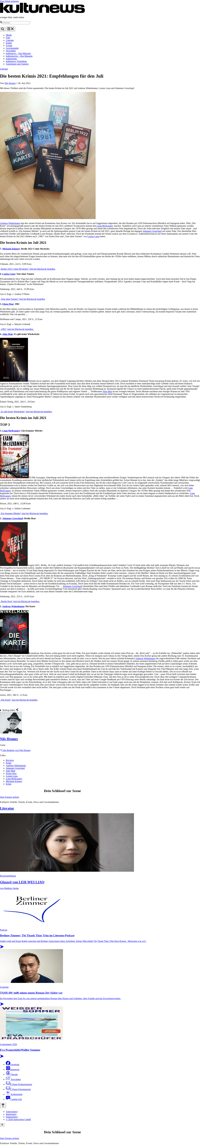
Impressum (11, 1114)
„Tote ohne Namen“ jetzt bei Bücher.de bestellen (22, 299)
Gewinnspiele (12, 48)
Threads (14, 1074)
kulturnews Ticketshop (16, 61)
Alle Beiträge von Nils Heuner (16, 750)
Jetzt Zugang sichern (9, 797)
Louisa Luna (93, 236)
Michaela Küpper (11, 249)
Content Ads (16, 1099)
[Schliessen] (2, 1125)
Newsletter (11, 51)
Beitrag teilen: (9, 710)
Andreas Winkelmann (10, 223)
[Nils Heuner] (100, 723)
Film (8, 37)
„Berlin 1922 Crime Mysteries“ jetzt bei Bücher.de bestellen (27, 269)
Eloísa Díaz (7, 304)
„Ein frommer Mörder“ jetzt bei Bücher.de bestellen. (24, 513)
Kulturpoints (16, 1094)
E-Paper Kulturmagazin (21, 1084)
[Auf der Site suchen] (2, 29)
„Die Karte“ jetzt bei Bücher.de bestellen (18, 700)
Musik (9, 35)
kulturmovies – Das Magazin (19, 56)
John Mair (7, 334)
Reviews (10, 760)
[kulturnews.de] (42, 12)
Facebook (14, 1064)
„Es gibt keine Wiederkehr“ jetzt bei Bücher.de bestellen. (26, 411)
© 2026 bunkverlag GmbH (18, 1119)
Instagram (14, 1069)
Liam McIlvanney (105, 226)
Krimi (8, 763)
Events (9, 45)
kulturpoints (11, 58)
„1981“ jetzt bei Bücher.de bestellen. (17, 329)
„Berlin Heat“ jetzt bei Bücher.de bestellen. (20, 601)
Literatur (10, 40)
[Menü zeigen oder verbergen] (10, 29)
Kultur (9, 43)
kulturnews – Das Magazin (18, 53)
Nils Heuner (10, 83)
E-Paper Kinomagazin (20, 1089)
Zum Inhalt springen (9, 1)
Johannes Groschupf (152, 231)
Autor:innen (11, 1111)
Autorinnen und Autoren (17, 64)
